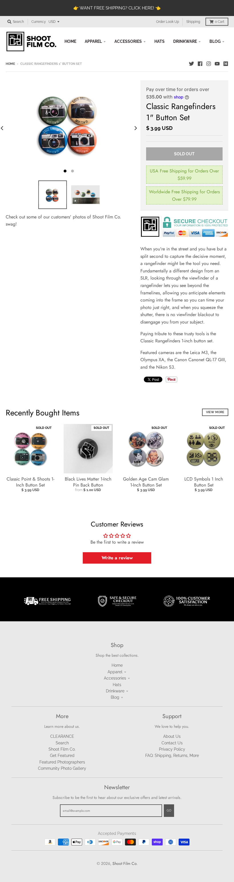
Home (10, 64)
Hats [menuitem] (159, 41)
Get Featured (62, 755)
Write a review (117, 557)
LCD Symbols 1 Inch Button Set (203, 482)
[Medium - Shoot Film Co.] (225, 63)
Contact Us (172, 743)
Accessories (115, 678)
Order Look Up (167, 22)
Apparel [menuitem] (93, 41)
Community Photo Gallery (62, 768)
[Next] (135, 128)
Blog (115, 697)
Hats (117, 684)
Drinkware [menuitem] (185, 41)
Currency (38, 22)
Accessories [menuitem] (128, 41)
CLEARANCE (62, 736)
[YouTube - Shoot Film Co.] (217, 63)
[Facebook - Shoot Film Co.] (200, 63)
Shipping (193, 22)
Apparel (115, 672)
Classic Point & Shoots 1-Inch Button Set (30, 482)
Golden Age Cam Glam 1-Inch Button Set (146, 482)
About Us (172, 736)
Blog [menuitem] (215, 41)
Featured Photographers (62, 762)
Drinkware (115, 691)
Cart (219, 22)
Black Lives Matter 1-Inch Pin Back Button (88, 482)
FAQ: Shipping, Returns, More (172, 755)
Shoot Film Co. (62, 749)
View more (215, 412)
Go (169, 810)
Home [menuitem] (70, 41)
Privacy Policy (172, 749)
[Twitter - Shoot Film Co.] (191, 63)
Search (62, 743)
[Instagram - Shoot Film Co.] (208, 63)
